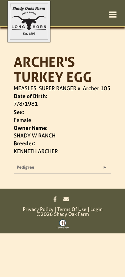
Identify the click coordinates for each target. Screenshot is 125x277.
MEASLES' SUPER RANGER (45, 88)
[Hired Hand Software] (63, 226)
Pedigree (25, 167)
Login (96, 209)
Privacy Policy (38, 209)
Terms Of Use (71, 209)
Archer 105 (96, 88)
